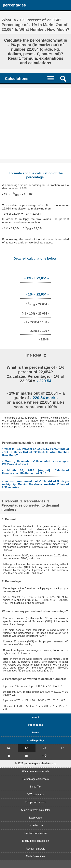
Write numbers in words (35, 771)
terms (35, 732)
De (8, 747)
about (35, 717)
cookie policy (35, 740)
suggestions (35, 724)
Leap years (35, 817)
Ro (26, 755)
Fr (62, 747)
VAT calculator (35, 794)
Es (44, 747)
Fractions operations (35, 833)
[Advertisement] (35, 123)
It (9, 755)
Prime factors (35, 825)
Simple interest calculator (35, 810)
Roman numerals (35, 848)
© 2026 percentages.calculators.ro (35, 763)
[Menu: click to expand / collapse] (52, 78)
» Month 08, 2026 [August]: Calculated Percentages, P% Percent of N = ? (35, 472)
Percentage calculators (35, 778)
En (26, 747)
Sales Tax (35, 786)
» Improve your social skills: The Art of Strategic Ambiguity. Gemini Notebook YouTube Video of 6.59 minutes (35, 484)
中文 (44, 755)
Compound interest (35, 802)
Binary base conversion (35, 840)
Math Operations (35, 856)
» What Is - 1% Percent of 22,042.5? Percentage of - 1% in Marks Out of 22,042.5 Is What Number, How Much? (35, 452)
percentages (14, 5)
